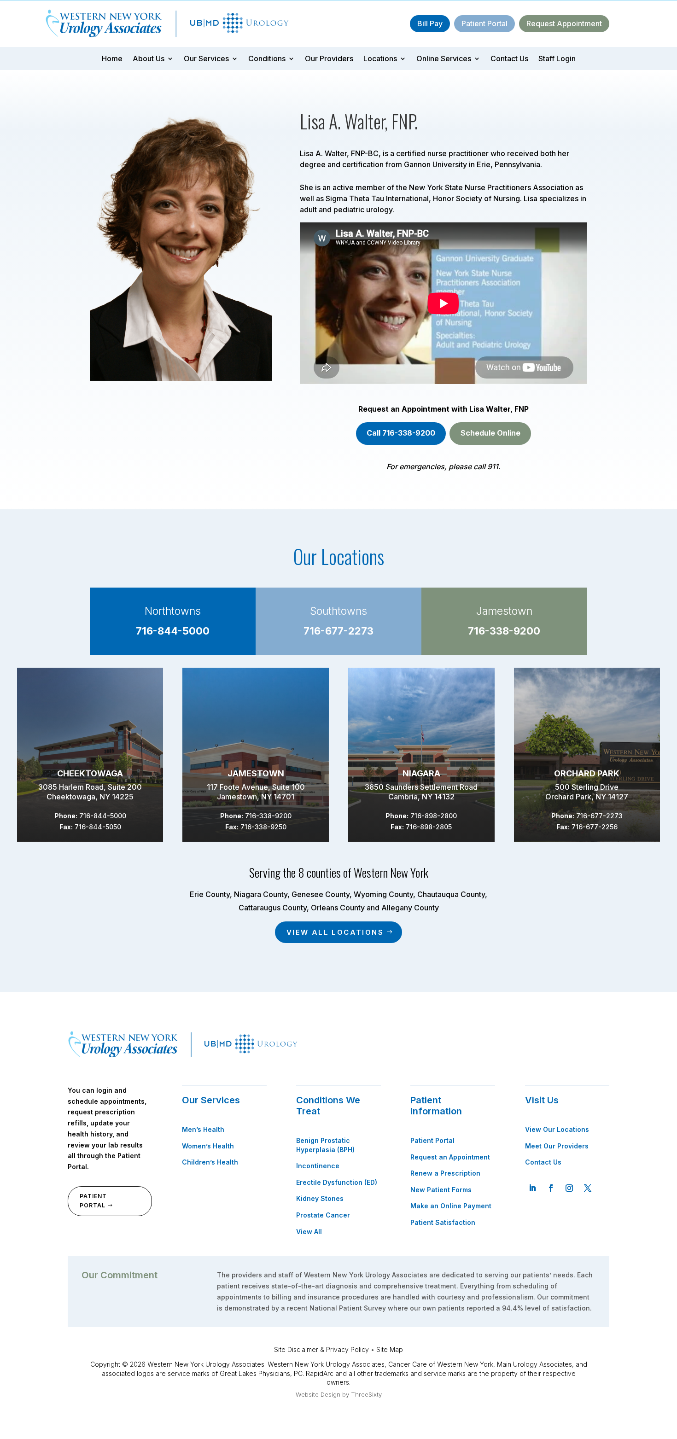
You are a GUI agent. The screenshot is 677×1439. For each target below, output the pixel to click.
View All (309, 1231)
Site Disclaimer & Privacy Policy (321, 1349)
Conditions (267, 59)
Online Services (443, 59)
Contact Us (509, 59)
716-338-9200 (504, 631)
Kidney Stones (320, 1198)
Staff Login (557, 59)
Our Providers (329, 59)
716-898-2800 (433, 816)
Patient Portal (484, 23)
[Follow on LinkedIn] (532, 1188)
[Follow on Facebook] (550, 1188)
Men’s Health (203, 1129)
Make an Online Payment (450, 1206)
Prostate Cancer (323, 1215)
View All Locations (335, 932)
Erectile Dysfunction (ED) (336, 1182)
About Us (148, 59)
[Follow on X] (587, 1188)
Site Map (389, 1349)
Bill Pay (430, 23)
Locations (380, 59)
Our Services (206, 59)
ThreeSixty (366, 1394)
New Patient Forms (441, 1190)
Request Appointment (564, 23)
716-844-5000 (173, 631)
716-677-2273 (338, 631)
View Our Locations (557, 1129)
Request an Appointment (450, 1157)
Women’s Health (208, 1146)
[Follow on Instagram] (569, 1188)
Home (112, 59)
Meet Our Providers (557, 1146)
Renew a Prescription (445, 1173)
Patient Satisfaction (442, 1222)
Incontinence (317, 1166)
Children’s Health (210, 1162)
